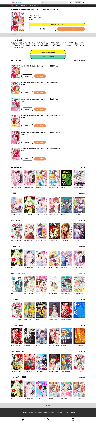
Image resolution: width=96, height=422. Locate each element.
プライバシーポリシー (49, 412)
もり (41, 15)
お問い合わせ (59, 412)
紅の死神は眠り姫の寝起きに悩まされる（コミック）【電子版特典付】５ (40, 132)
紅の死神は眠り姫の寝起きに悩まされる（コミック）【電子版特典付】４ (40, 115)
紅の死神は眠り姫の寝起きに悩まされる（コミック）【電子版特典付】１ (40, 66)
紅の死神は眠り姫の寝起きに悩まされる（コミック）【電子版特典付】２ (40, 82)
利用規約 (31, 412)
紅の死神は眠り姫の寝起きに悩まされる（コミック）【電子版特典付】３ (40, 99)
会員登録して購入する (57, 24)
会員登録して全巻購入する (48, 52)
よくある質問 (24, 412)
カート (48, 420)
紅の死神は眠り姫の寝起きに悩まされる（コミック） (32, 5)
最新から (83, 60)
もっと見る (82, 167)
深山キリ (36, 15)
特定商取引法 (38, 412)
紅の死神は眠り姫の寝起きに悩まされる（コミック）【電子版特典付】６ (40, 148)
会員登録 (78, 2)
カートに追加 (71, 29)
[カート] (83, 2)
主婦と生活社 (37, 17)
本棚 (73, 420)
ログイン (72, 2)
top (12, 5)
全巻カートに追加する (48, 56)
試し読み (42, 29)
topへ (48, 405)
